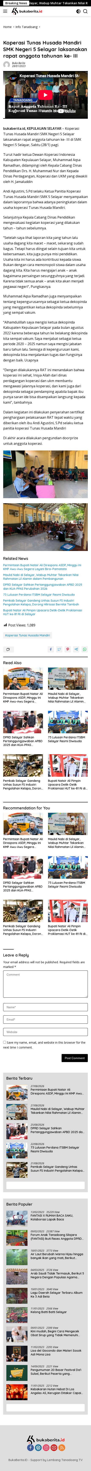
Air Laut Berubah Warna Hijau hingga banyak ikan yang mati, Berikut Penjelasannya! (57, 1256)
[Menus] (6, 11)
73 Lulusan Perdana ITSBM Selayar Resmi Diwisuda (39, 595)
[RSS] (61, 1448)
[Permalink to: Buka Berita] (6, 64)
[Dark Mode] (78, 11)
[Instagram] (46, 1448)
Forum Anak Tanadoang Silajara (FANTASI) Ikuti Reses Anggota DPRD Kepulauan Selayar (56, 1237)
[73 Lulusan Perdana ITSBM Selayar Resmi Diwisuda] (68, 722)
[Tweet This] (59, 649)
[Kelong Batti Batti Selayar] (17, 1315)
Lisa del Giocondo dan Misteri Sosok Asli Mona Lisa (56, 1352)
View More (44, 1185)
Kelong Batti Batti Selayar (49, 1312)
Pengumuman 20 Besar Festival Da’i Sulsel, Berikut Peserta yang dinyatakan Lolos (56, 1372)
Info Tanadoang (14, 36)
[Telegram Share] (76, 649)
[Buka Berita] (29, 11)
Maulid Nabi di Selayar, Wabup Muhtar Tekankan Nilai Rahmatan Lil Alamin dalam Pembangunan (41, 577)
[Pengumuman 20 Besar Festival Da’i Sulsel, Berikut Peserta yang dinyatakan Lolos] (17, 1373)
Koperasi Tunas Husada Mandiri (27, 635)
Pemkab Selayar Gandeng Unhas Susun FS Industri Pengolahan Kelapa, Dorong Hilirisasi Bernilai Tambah (41, 602)
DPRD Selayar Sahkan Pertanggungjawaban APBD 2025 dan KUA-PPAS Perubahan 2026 (42, 586)
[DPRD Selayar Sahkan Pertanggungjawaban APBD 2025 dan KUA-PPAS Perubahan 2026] (23, 722)
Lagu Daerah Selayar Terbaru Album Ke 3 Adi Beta (57, 1294)
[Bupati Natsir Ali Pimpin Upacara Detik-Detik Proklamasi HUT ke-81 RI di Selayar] (68, 765)
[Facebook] (30, 1448)
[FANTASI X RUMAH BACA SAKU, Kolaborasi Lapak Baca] (17, 1219)
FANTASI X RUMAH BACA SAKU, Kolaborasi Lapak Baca (52, 1217)
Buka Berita (18, 63)
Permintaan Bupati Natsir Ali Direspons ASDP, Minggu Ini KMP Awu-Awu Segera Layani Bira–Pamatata (42, 567)
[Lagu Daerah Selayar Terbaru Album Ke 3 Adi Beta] (17, 1296)
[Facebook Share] (51, 649)
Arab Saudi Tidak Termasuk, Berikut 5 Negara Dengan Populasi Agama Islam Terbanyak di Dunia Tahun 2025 (57, 1275)
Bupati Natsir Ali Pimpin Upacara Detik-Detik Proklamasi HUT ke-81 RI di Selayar (42, 612)
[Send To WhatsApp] (84, 649)
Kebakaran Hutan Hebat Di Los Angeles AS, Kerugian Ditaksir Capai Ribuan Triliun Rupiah (56, 1391)
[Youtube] (54, 1448)
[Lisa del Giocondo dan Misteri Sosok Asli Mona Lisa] (17, 1354)
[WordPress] (38, 1448)
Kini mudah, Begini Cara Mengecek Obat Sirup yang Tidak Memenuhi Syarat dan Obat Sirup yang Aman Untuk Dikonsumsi (55, 1333)
